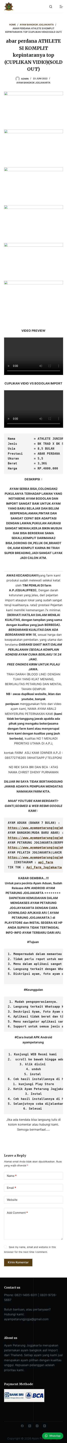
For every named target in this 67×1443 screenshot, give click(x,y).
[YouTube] (44, 1425)
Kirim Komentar (18, 1262)
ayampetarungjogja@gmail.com (26, 1319)
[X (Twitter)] (29, 1425)
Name (12, 1176)
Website (12, 1200)
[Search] (50, 6)
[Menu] (61, 6)
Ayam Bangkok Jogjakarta (33, 82)
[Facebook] (22, 1425)
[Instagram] (37, 1425)
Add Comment (17, 1212)
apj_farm (45, 862)
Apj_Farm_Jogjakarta (44, 867)
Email (11, 1188)
